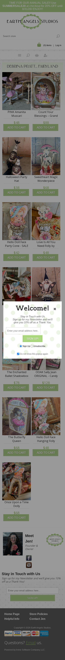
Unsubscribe (39, 346)
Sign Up (26, 346)
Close (54, 309)
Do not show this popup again (34, 354)
